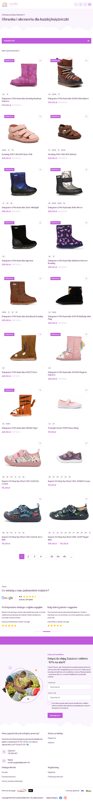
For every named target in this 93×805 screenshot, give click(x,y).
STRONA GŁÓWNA (9, 15)
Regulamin (51, 772)
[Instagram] (65, 798)
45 (64, 556)
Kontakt (5, 772)
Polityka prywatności (55, 777)
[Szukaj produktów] (76, 4)
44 (58, 556)
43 (51, 556)
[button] (40, 60)
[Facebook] (60, 798)
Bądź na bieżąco (52, 798)
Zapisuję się (54, 715)
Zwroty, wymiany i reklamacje (12, 781)
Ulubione (51, 742)
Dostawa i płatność (9, 777)
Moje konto (52, 738)
